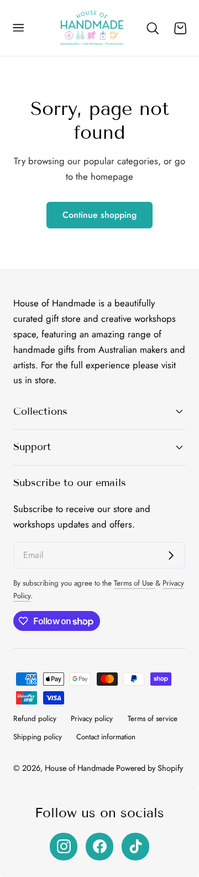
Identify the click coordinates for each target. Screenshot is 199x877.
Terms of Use (134, 583)
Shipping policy (37, 737)
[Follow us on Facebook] (99, 846)
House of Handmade (79, 768)
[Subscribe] (171, 556)
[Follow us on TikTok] (135, 846)
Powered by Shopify (149, 768)
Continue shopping (99, 214)
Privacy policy (92, 718)
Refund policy (34, 718)
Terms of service (152, 718)
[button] (18, 28)
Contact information (105, 737)
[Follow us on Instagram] (63, 846)
